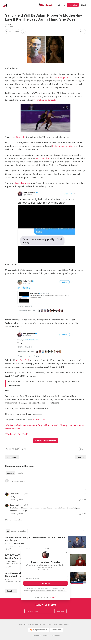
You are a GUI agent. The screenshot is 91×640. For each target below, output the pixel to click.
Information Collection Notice (45, 591)
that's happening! (62, 77)
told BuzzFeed (22, 360)
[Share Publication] (63, 5)
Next (79, 457)
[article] (45, 543)
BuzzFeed (22, 434)
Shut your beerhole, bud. (14, 543)
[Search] (59, 5)
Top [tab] (7, 531)
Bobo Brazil (14, 494)
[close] (67, 552)
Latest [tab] (13, 531)
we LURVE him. (43, 158)
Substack (34, 635)
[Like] (7, 31)
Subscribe (73, 5)
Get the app (56, 630)
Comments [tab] (10, 473)
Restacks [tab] (20, 473)
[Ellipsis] (85, 493)
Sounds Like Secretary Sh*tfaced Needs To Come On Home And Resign (35, 539)
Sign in (84, 5)
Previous (13, 457)
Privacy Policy (62, 591)
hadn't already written (62, 146)
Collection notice (65, 624)
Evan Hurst (9, 24)
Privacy (49, 624)
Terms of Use (56, 588)
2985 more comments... (13, 520)
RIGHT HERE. (39, 419)
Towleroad (11, 434)
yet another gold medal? (45, 100)
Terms (55, 624)
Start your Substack (39, 630)
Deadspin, (21, 137)
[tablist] (14, 473)
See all (9, 591)
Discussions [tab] (22, 531)
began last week (22, 183)
